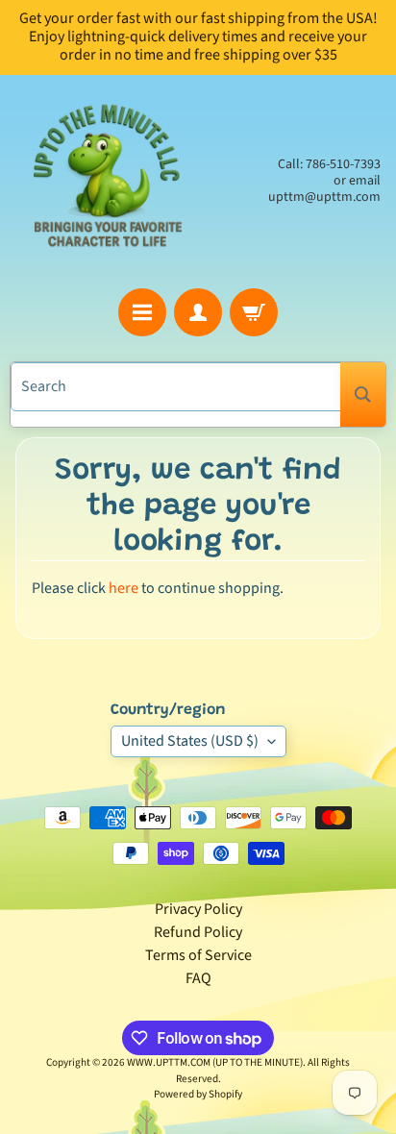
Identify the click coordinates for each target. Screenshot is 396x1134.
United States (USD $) (190, 741)
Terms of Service (198, 955)
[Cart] (254, 312)
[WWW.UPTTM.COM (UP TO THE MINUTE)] (106, 181)
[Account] (198, 312)
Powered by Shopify (198, 1094)
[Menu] (142, 312)
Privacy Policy (198, 909)
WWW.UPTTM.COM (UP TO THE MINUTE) (215, 1062)
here (123, 588)
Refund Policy (198, 932)
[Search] (362, 394)
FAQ (198, 978)
